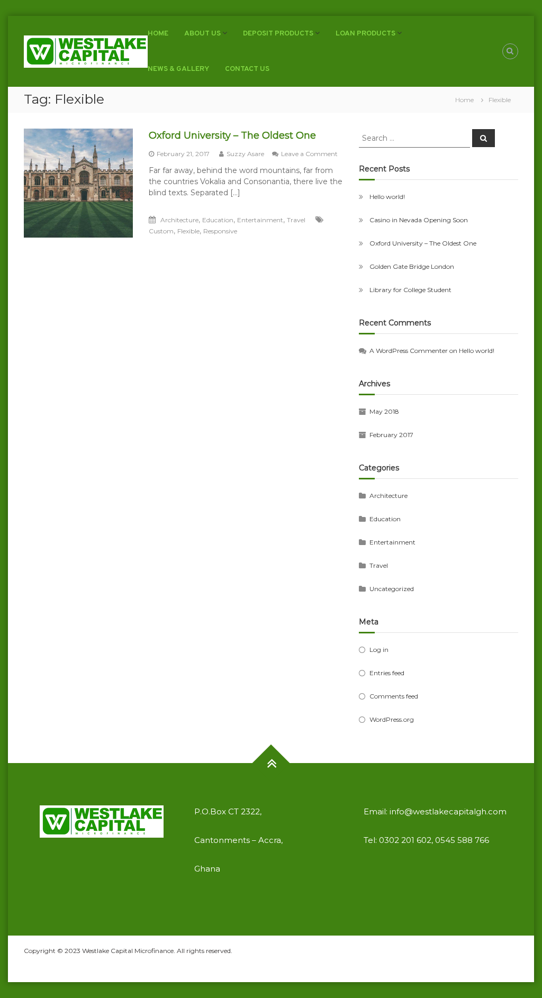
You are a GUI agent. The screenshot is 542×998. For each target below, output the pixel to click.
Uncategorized (391, 589)
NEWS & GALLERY (178, 69)
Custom (161, 231)
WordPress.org (391, 719)
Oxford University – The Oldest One (232, 135)
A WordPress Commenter (408, 351)
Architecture (179, 220)
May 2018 (384, 411)
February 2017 (391, 435)
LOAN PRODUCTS (365, 33)
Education (217, 220)
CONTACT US (247, 69)
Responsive (220, 231)
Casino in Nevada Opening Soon (418, 220)
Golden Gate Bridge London (411, 266)
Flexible (188, 231)
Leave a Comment (309, 154)
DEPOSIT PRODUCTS (278, 33)
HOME (158, 33)
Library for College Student (410, 290)
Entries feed (386, 673)
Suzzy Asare (245, 154)
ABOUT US (202, 33)
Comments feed (393, 696)
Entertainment (260, 220)
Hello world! (387, 197)
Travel (296, 220)
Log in (379, 650)
